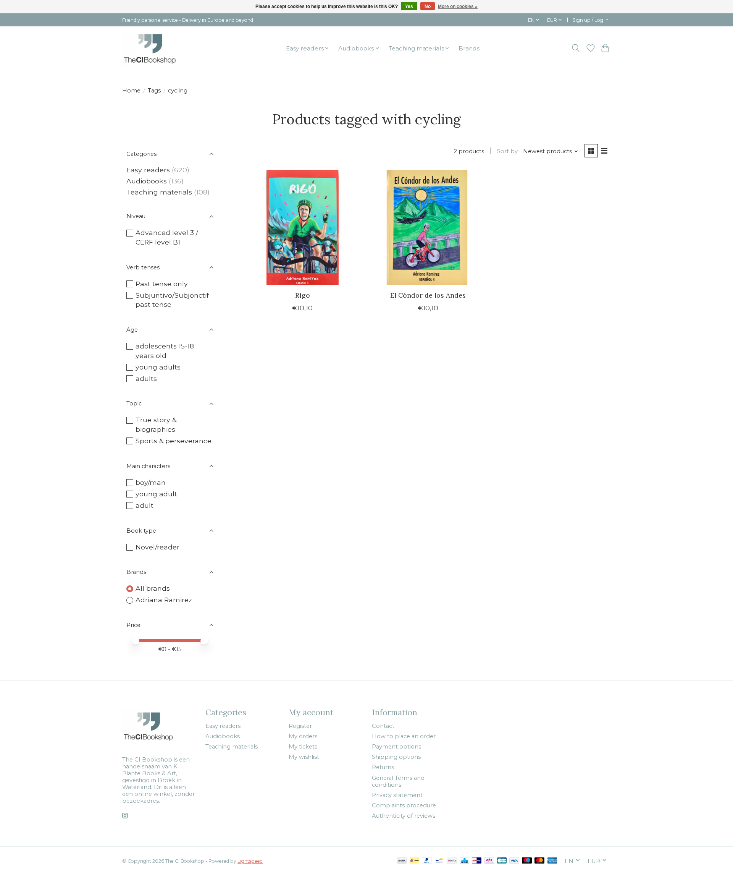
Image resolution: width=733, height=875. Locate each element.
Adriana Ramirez (164, 600)
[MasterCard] (539, 861)
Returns (383, 767)
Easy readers (148, 170)
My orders (303, 736)
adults (146, 378)
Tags (154, 90)
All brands (153, 588)
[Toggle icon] (575, 48)
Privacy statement (397, 795)
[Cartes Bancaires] (502, 861)
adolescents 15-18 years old (165, 351)
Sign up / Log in (591, 20)
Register (300, 726)
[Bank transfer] (402, 861)
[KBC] (464, 861)
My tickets (303, 746)
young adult (156, 494)
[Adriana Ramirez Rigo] (302, 227)
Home (131, 90)
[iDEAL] (414, 861)
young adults (158, 367)
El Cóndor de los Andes (428, 295)
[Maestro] (527, 861)
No (428, 6)
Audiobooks (146, 181)
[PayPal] (427, 861)
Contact (383, 726)
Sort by (507, 151)
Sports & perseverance (174, 441)
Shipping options (396, 756)
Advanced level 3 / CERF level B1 (167, 237)
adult (144, 505)
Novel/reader (157, 547)
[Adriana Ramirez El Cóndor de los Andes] (427, 227)
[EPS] (489, 861)
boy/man (151, 482)
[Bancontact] (439, 861)
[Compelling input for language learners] (160, 48)
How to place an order (404, 736)
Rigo (302, 295)
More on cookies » (458, 6)
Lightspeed (250, 861)
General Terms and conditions (398, 781)
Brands (469, 48)
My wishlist (304, 756)
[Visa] (514, 861)
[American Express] (552, 861)
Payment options (396, 746)
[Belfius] (452, 861)
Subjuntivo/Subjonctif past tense (172, 300)
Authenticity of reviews (403, 815)
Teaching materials (159, 192)
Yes (409, 6)
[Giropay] (476, 861)
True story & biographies (156, 424)
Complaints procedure (404, 805)
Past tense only (162, 284)
